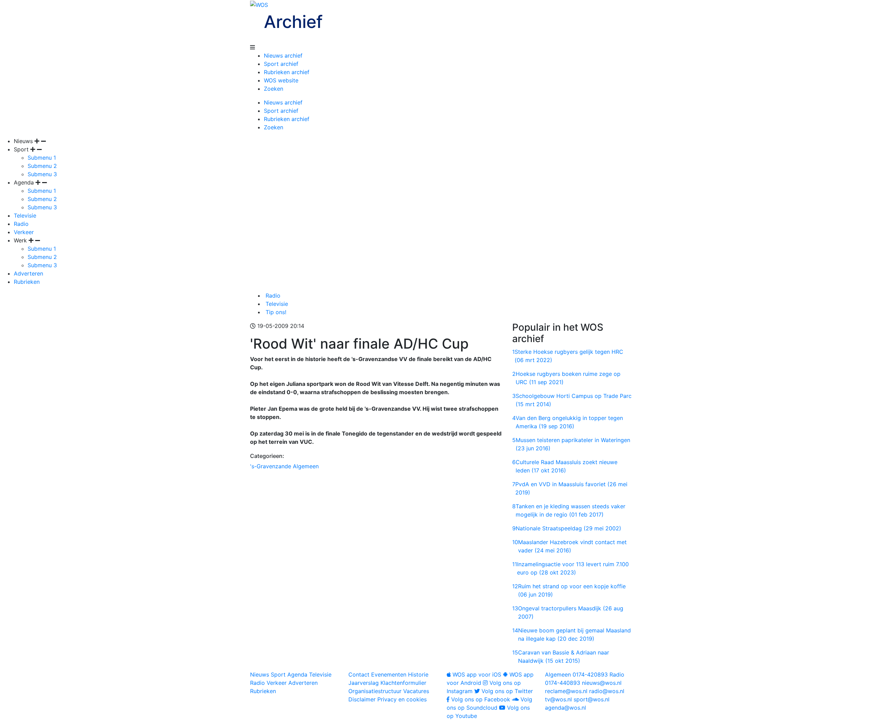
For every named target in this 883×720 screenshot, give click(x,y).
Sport (278, 674)
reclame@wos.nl (566, 691)
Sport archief (281, 63)
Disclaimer (362, 699)
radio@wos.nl (606, 691)
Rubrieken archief (286, 72)
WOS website (281, 80)
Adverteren (28, 273)
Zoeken (273, 88)
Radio (21, 223)
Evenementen (388, 674)
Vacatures (416, 691)
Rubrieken (27, 281)
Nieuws (259, 674)
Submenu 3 (42, 174)
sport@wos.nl (591, 699)
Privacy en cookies (402, 699)
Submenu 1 (42, 157)
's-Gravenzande (270, 466)
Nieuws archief (283, 55)
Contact (358, 674)
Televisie (25, 215)
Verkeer (24, 232)
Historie (418, 674)
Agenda (297, 674)
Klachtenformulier (403, 682)
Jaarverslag (363, 682)
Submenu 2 (42, 165)
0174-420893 (576, 674)
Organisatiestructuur (374, 691)
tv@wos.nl (558, 699)
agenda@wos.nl (565, 707)
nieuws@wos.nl (602, 682)
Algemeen (306, 466)
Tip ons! (275, 312)
